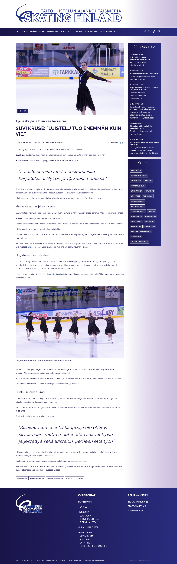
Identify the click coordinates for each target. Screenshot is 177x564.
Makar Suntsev (150, 216)
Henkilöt (52, 31)
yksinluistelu (136, 181)
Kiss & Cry (67, 31)
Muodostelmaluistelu (55, 478)
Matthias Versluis (137, 186)
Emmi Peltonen (150, 226)
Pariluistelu (149, 221)
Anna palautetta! (55, 560)
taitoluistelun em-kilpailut (141, 231)
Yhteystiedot (74, 560)
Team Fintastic (136, 216)
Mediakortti (22, 560)
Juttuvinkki (37, 560)
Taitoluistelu (136, 171)
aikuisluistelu (22, 478)
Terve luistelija (89, 519)
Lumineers (151, 211)
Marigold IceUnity (137, 201)
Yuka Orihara (147, 196)
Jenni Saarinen (136, 236)
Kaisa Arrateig (136, 226)
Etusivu (22, 31)
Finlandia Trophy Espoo (139, 242)
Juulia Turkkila (136, 191)
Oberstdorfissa (53, 274)
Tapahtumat (37, 31)
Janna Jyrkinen (136, 221)
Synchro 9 (86, 542)
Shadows (32, 247)
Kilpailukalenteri (86, 31)
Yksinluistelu (88, 536)
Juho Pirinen (135, 196)
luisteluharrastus (37, 478)
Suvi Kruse (79, 478)
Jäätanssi (147, 181)
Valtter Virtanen (137, 206)
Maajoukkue (108, 31)
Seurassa (85, 515)
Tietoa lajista (88, 522)
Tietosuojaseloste (94, 560)
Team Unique (149, 191)
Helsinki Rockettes (137, 211)
